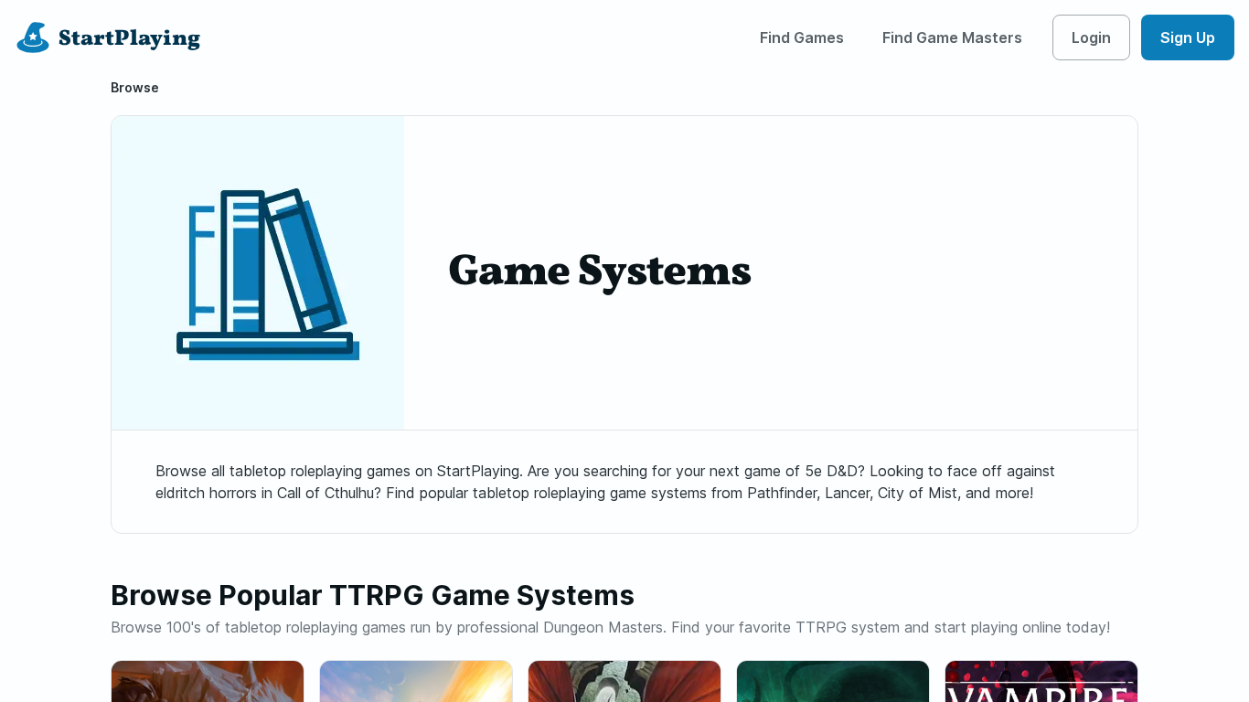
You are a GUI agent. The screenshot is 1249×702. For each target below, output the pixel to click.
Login (1091, 37)
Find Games (802, 37)
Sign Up (1187, 37)
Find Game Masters (952, 37)
